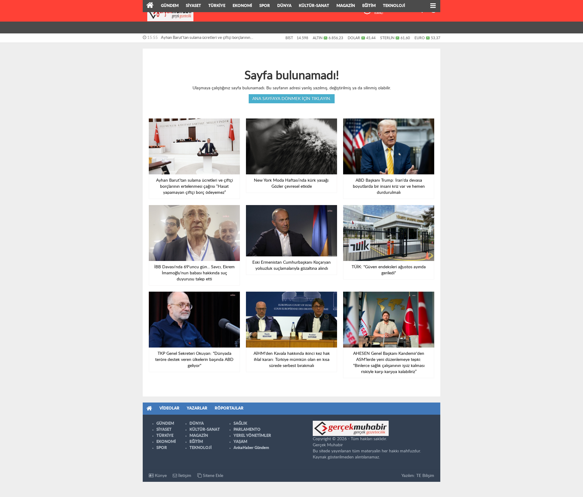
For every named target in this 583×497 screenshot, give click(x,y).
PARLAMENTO (247, 430)
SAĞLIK (240, 424)
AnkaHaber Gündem (251, 448)
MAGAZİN (345, 6)
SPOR (264, 6)
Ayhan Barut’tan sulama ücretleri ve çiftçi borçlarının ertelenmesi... (205, 39)
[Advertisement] (115, 94)
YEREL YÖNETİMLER (252, 436)
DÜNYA (284, 6)
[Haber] (150, 6)
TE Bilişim (425, 476)
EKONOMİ (242, 6)
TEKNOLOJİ (394, 6)
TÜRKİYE (216, 6)
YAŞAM (240, 442)
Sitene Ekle (212, 476)
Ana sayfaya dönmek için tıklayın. (291, 99)
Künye (160, 476)
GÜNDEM (170, 6)
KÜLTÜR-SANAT (314, 6)
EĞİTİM (369, 6)
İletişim (184, 476)
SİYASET (193, 6)
